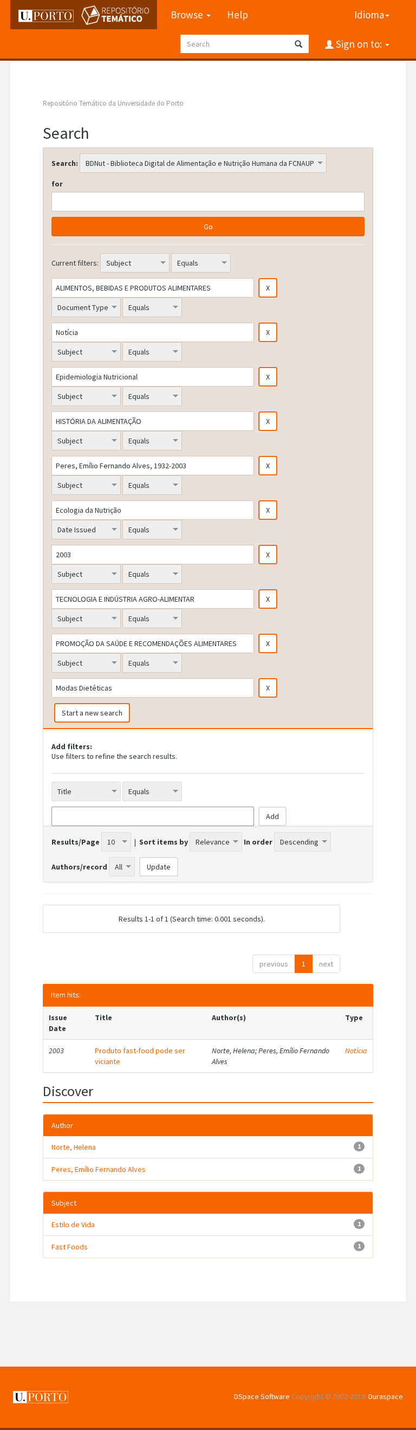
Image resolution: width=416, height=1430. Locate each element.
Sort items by (163, 842)
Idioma (369, 14)
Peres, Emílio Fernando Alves (98, 1169)
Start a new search (92, 713)
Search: (64, 163)
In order (258, 842)
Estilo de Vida (73, 1224)
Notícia (356, 1050)
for (57, 184)
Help (237, 14)
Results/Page (75, 842)
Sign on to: (359, 43)
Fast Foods (69, 1247)
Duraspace (385, 1396)
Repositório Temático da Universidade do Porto (113, 103)
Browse (188, 14)
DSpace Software (262, 1396)
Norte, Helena (73, 1147)
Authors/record (79, 867)
